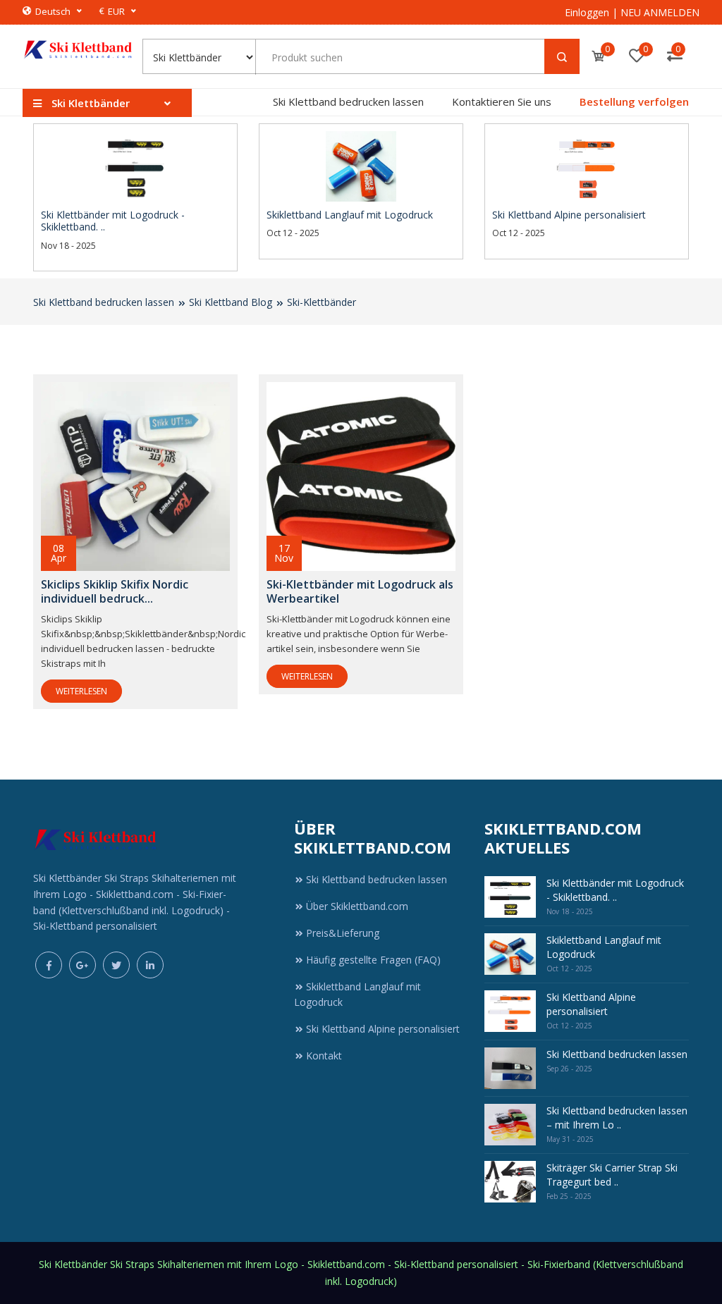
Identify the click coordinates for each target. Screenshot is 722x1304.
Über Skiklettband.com (357, 906)
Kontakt (324, 1055)
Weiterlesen (81, 691)
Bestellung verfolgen (634, 101)
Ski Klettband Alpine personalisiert (383, 1028)
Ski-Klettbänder (321, 302)
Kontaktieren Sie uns (501, 101)
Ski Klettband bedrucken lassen (348, 101)
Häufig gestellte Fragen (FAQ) (373, 959)
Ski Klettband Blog (230, 302)
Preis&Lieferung (342, 933)
